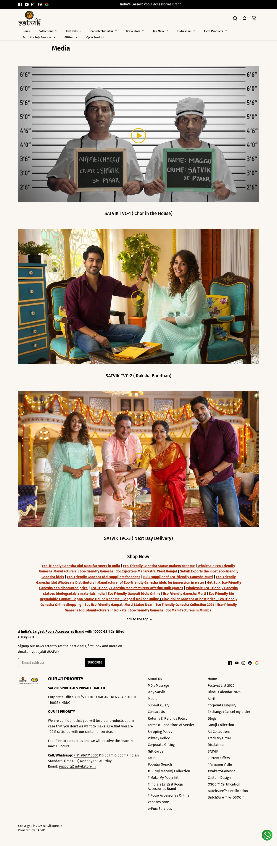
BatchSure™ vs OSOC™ (226, 797)
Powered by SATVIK (31, 830)
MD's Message (158, 685)
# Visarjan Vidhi (220, 764)
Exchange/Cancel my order (229, 712)
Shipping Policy (160, 732)
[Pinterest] (40, 4)
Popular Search (160, 764)
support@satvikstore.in (77, 766)
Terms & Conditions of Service (171, 725)
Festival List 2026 (221, 685)
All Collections (219, 732)
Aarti (211, 699)
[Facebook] (20, 4)
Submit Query (158, 705)
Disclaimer (216, 745)
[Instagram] (33, 4)
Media (153, 699)
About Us (155, 679)
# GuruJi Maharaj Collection (169, 771)
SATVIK (54, 652)
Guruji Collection (221, 725)
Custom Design (219, 778)
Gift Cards (155, 751)
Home (212, 679)
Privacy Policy (159, 738)
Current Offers (219, 758)
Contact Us (156, 712)
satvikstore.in (52, 826)
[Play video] (138, 135)
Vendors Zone (158, 802)
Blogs (212, 718)
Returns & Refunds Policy (167, 718)
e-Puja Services (160, 809)
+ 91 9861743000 (86, 755)
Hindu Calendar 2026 (224, 692)
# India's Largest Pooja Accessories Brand (165, 786)
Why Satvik (156, 692)
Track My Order (219, 738)
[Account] (244, 18)
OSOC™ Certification (224, 784)
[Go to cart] (254, 18)
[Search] (235, 18)
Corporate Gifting (161, 745)
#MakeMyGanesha (221, 771)
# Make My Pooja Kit (163, 778)
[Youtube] (27, 4)
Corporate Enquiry (222, 705)
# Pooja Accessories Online (168, 795)
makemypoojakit (33, 652)
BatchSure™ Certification (228, 791)
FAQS (152, 758)
